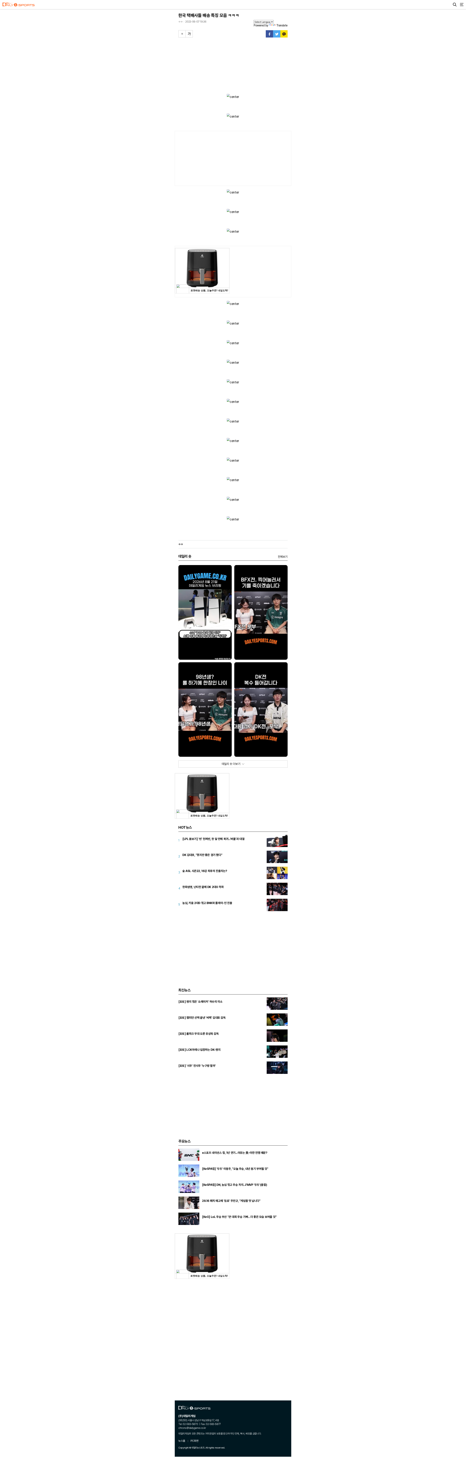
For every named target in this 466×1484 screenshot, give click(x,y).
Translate (282, 25)
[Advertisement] (233, 64)
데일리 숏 (184, 556)
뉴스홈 (181, 1440)
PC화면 (194, 1440)
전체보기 (283, 557)
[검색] (454, 4)
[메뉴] (461, 4)
